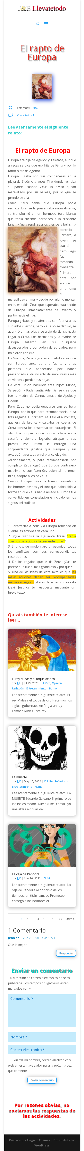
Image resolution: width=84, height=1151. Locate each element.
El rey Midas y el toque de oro (33, 679)
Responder (66, 953)
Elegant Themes (38, 1140)
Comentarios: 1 (25, 115)
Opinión (57, 683)
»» (60, 919)
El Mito (34, 108)
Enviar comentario (42, 1080)
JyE (19, 683)
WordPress (42, 1145)
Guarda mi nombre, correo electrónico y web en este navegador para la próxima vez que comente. (40, 1065)
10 (53, 919)
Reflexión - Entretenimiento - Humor (35, 688)
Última (70, 919)
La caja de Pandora (25, 874)
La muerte (19, 777)
